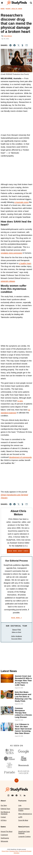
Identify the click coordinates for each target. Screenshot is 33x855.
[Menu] (2, 3)
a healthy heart (25, 263)
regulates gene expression (11, 253)
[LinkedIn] (25, 795)
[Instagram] (8, 795)
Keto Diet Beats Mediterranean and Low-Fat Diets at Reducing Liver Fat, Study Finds (23, 696)
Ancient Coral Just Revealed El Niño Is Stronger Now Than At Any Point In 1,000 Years (23, 680)
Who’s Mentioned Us (25, 814)
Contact (3, 817)
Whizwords (4, 841)
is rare (20, 401)
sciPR (20, 817)
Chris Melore (8, 36)
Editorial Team (5, 809)
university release (8, 281)
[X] (21, 795)
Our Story (4, 805)
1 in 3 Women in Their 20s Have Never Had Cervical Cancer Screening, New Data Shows (23, 728)
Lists (19, 805)
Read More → (16, 617)
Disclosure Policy (14, 851)
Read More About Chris (18, 551)
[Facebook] (16, 795)
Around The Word (6, 831)
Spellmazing (5, 838)
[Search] (31, 3)
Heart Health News (14, 8)
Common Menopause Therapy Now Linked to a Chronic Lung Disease (23, 712)
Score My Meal (23, 820)
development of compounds (20, 457)
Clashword (4, 835)
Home (3, 8)
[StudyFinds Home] (17, 3)
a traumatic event (21, 202)
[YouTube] (12, 795)
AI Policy (4, 820)
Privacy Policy (5, 851)
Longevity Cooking (24, 836)
